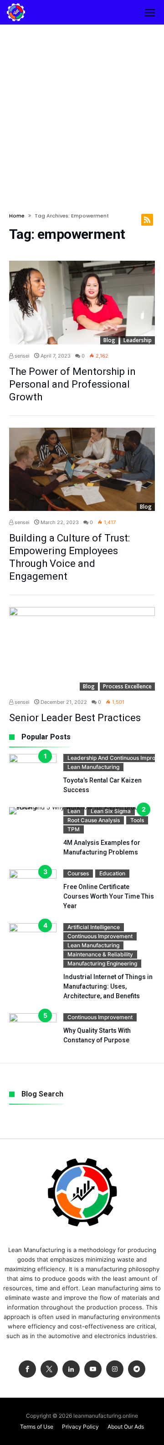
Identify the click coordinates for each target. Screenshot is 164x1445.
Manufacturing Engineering (102, 963)
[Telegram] (136, 1369)
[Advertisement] (82, 111)
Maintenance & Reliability (100, 954)
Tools (137, 820)
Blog (109, 340)
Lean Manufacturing (93, 766)
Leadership (137, 340)
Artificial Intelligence (93, 927)
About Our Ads (126, 1426)
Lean (73, 811)
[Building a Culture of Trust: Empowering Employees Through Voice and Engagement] (82, 469)
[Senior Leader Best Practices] (82, 649)
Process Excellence (127, 686)
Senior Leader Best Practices (75, 717)
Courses (78, 873)
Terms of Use (36, 1426)
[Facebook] (27, 1369)
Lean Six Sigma (111, 811)
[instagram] (114, 1369)
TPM (73, 829)
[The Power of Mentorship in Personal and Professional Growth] (82, 302)
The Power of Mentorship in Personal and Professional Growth (72, 384)
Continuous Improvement (100, 936)
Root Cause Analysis (93, 820)
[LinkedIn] (71, 1369)
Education (112, 873)
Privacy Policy (80, 1426)
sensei (21, 356)
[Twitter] (49, 1369)
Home (17, 215)
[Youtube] (93, 1369)
